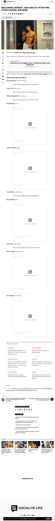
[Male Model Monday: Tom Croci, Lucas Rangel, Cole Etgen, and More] (48, 444)
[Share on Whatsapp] (3, 66)
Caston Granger (20, 388)
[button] (48, 518)
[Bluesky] (29, 410)
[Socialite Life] (9, 1)
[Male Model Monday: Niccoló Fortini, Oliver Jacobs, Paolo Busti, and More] (7, 444)
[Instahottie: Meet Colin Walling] (34, 444)
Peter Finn (35, 74)
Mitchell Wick (9, 390)
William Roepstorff (33, 390)
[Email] (21, 14)
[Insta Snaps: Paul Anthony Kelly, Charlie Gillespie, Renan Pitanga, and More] (21, 444)
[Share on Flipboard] (12, 14)
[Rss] (31, 410)
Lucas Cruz (42, 388)
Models (13, 390)
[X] (18, 410)
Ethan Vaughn (43, 74)
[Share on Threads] (17, 14)
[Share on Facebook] (8, 14)
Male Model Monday (29, 52)
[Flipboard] (24, 410)
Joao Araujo (27, 74)
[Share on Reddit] (15, 14)
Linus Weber (37, 388)
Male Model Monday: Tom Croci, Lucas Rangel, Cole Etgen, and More (47, 451)
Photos (27, 390)
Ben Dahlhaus (14, 388)
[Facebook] (15, 410)
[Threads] (27, 410)
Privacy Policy (23, 518)
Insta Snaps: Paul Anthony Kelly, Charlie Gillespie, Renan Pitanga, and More (20, 451)
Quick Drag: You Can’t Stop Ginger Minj (23, 424)
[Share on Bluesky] (19, 14)
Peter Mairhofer (23, 390)
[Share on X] (10, 14)
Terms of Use (32, 518)
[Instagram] (22, 410)
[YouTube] (20, 410)
